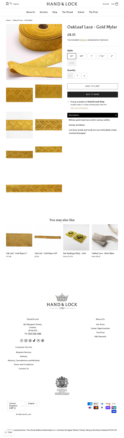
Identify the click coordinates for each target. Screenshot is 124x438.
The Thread (67, 12)
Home (8, 20)
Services (44, 12)
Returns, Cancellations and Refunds (24, 361)
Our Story (100, 325)
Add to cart (92, 86)
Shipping (83, 40)
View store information (79, 108)
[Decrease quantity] (70, 76)
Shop (54, 12)
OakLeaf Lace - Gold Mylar (22, 20)
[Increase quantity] (84, 76)
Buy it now (92, 95)
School (81, 12)
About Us (30, 12)
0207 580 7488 (34, 334)
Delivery (23, 356)
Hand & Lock (26, 414)
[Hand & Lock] (62, 4)
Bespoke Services (23, 352)
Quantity (71, 70)
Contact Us (24, 369)
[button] (92, 115)
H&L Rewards (100, 337)
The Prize (93, 12)
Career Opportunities (100, 329)
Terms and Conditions (24, 365)
